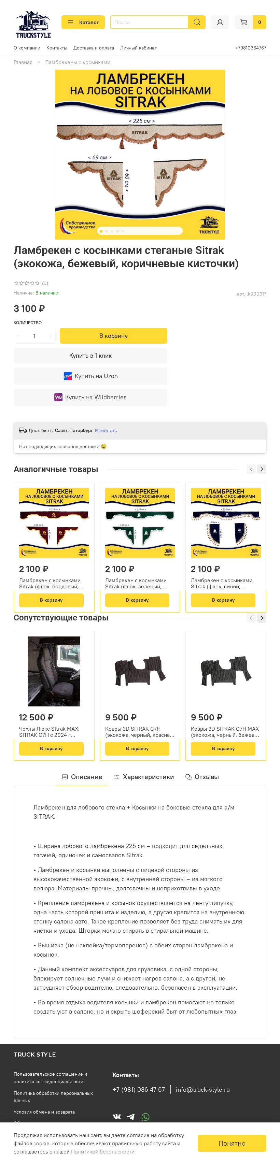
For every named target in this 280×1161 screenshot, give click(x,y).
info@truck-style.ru (203, 1089)
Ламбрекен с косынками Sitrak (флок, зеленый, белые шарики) (136, 583)
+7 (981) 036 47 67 (139, 1089)
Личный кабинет (138, 48)
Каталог (89, 22)
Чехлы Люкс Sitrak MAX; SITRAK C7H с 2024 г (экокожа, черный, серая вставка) (50, 732)
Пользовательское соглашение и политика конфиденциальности (50, 1078)
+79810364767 (250, 48)
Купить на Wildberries (96, 397)
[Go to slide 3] (112, 231)
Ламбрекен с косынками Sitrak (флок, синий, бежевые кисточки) (221, 583)
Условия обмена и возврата (44, 1112)
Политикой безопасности (103, 1151)
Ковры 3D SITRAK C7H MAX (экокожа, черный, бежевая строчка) (225, 732)
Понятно (232, 1143)
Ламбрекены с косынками (77, 62)
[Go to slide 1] (101, 231)
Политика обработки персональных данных (53, 1097)
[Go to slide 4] (117, 231)
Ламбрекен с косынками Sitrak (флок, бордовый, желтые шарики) (50, 583)
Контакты (56, 48)
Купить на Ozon (96, 376)
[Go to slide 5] (123, 231)
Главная (23, 62)
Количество (28, 322)
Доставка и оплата (93, 48)
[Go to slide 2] (106, 231)
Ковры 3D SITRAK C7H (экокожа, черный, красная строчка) (138, 732)
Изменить (106, 430)
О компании (27, 48)
